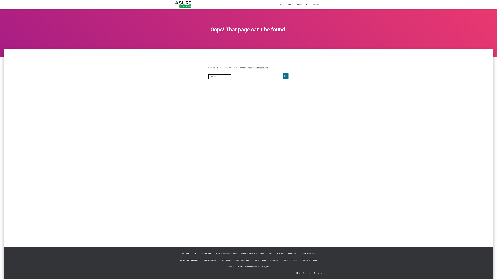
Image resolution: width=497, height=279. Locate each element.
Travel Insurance (309, 260)
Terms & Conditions (290, 260)
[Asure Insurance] (183, 4)
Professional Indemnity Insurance (235, 260)
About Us (185, 254)
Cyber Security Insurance (226, 254)
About (290, 4)
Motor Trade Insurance (190, 260)
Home (282, 4)
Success (274, 260)
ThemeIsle (318, 273)
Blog (196, 254)
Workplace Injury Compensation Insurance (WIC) (248, 267)
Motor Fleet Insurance (287, 254)
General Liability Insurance (252, 254)
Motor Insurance (308, 254)
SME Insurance (260, 260)
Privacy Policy (210, 260)
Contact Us (315, 4)
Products (301, 4)
